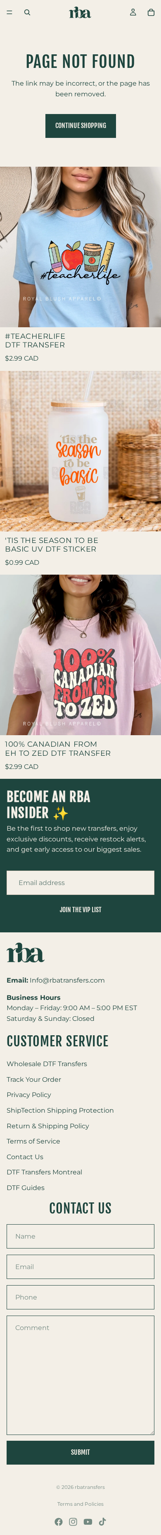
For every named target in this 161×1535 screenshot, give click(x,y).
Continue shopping (80, 125)
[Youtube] (88, 1522)
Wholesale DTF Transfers (47, 1064)
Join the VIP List (81, 910)
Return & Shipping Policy (48, 1126)
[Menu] (9, 12)
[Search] (27, 12)
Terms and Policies (80, 1504)
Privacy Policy (29, 1095)
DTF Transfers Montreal (44, 1172)
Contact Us (25, 1157)
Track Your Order (34, 1079)
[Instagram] (73, 1522)
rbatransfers (90, 1487)
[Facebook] (59, 1522)
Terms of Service (33, 1142)
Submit (80, 1452)
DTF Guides (26, 1188)
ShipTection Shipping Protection (60, 1110)
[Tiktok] (102, 1522)
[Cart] (151, 12)
